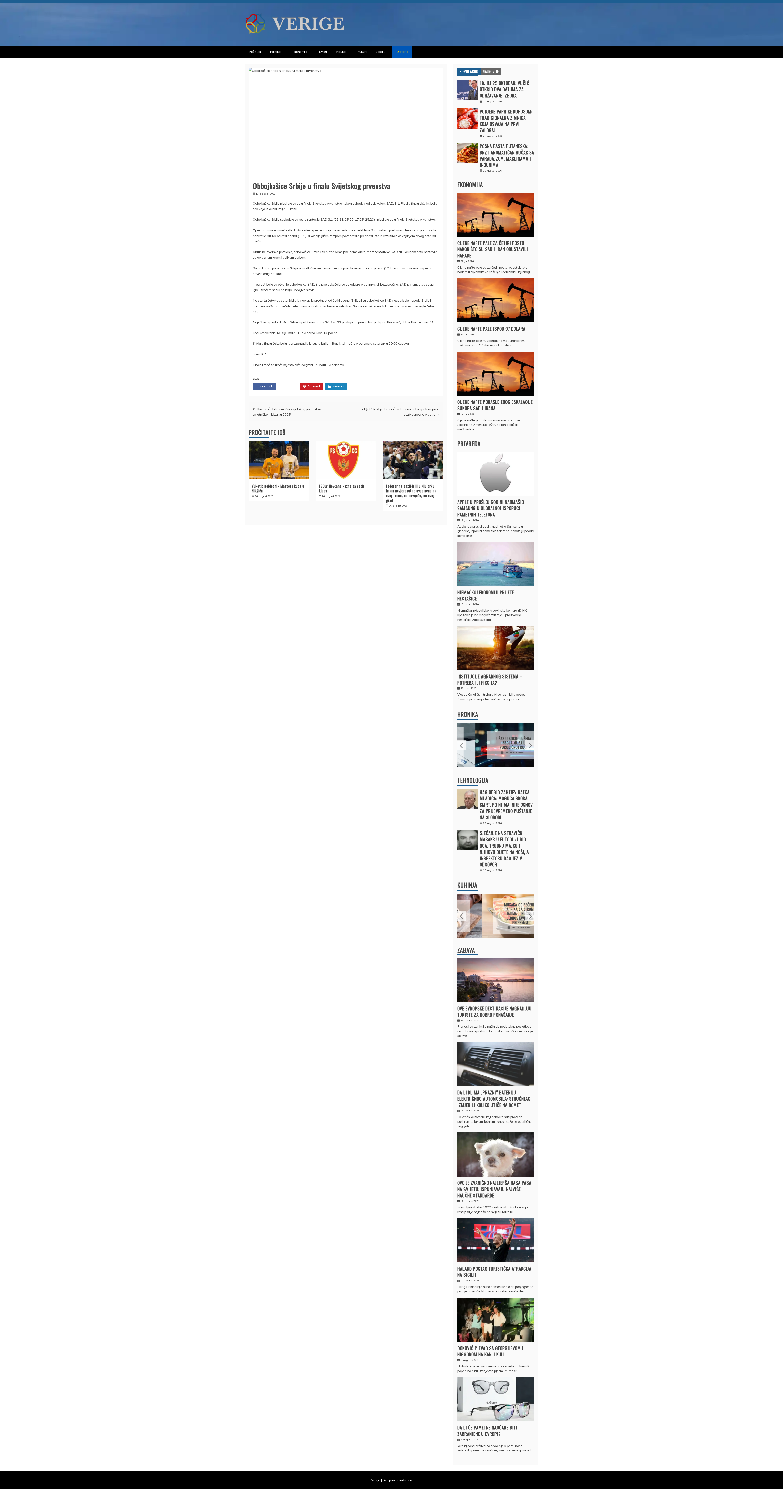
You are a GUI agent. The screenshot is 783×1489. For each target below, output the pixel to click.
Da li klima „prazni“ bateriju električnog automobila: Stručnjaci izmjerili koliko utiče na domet (494, 1098)
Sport (380, 52)
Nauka (341, 52)
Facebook (265, 386)
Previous (461, 745)
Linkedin (337, 386)
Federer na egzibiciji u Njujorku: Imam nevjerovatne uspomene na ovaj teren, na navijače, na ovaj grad (411, 493)
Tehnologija (472, 780)
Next (529, 745)
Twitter (289, 386)
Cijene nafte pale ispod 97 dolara (491, 328)
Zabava (466, 950)
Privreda (469, 444)
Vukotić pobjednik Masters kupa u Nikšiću (278, 488)
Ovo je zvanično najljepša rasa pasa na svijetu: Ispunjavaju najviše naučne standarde (494, 1189)
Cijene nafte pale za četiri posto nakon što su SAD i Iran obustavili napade (492, 249)
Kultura (362, 52)
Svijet (323, 52)
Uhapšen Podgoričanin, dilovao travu (495, 743)
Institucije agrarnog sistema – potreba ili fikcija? (490, 679)
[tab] (469, 71)
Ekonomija (299, 52)
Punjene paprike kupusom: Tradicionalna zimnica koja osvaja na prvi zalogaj (506, 120)
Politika (275, 52)
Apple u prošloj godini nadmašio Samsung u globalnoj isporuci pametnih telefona (490, 508)
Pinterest (313, 386)
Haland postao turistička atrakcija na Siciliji (494, 1271)
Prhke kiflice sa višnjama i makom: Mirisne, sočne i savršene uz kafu (495, 913)
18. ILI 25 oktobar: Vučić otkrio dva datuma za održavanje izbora (504, 89)
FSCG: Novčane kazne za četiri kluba (342, 488)
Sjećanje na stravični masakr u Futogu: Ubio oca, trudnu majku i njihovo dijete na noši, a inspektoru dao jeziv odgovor (504, 849)
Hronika (467, 714)
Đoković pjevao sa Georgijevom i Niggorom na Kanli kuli (490, 1351)
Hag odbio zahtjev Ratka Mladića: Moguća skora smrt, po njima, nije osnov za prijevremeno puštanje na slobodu (506, 804)
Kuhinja (467, 885)
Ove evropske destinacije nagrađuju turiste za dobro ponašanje (494, 1011)
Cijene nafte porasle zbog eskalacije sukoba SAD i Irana (495, 405)
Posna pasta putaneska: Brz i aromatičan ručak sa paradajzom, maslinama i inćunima (507, 155)
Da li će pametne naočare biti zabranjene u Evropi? (487, 1430)
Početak (255, 52)
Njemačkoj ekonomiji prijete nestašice (485, 595)
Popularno (469, 71)
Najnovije (491, 71)
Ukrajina (402, 52)
